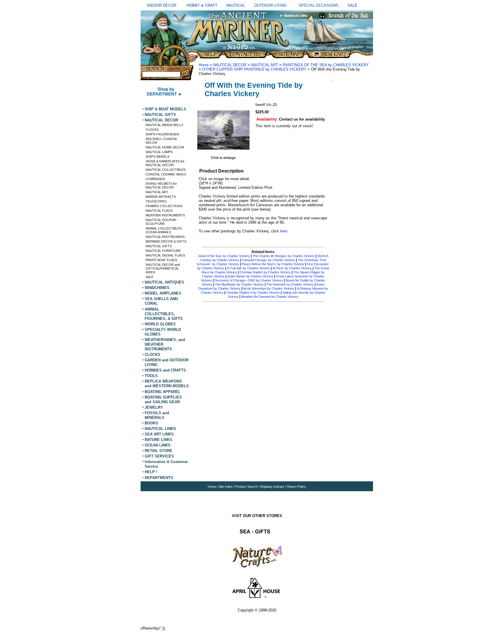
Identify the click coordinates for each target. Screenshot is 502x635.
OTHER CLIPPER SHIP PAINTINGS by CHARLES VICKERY (254, 69)
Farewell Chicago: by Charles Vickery (268, 260)
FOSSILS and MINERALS (157, 415)
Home (204, 65)
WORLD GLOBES (160, 324)
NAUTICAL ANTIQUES (164, 282)
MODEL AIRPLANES (163, 293)
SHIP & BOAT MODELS (165, 109)
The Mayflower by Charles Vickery (239, 284)
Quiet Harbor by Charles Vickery (250, 276)
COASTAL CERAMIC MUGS (166, 174)
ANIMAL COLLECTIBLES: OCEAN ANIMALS (164, 230)
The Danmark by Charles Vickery (290, 284)
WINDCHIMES (157, 288)
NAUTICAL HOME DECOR (165, 147)
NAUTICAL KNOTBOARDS (165, 236)
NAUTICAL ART (157, 192)
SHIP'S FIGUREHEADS (162, 134)
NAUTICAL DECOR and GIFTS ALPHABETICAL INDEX (163, 268)
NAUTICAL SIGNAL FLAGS (165, 255)
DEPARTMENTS (159, 478)
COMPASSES (155, 179)
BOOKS (151, 423)
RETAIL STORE (158, 451)
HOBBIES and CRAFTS (165, 370)
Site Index (226, 486)
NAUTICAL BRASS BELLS (164, 125)
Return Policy (296, 486)
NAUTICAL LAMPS (159, 152)
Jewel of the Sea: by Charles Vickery (224, 256)
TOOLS (151, 376)
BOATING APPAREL (162, 392)
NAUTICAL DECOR (161, 120)
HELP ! (151, 472)
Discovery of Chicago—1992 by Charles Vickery (248, 280)
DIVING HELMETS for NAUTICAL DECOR (161, 185)
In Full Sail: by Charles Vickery (248, 268)
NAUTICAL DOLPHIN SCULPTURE (161, 221)
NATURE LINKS (158, 439)
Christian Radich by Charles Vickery (265, 272)
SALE (352, 5)
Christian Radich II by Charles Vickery (253, 292)
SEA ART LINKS (159, 434)
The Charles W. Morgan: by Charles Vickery (283, 256)
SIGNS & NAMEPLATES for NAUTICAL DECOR (165, 163)
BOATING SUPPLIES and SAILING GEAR (163, 399)
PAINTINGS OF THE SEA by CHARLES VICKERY (326, 65)
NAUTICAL (235, 5)
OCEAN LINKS (158, 445)
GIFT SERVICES (159, 456)
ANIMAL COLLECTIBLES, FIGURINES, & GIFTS (164, 314)
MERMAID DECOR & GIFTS (166, 241)
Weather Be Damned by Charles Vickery (269, 296)
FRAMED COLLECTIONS (164, 206)
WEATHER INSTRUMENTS (165, 215)
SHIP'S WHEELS (157, 156)
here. (284, 231)
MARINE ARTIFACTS (161, 196)
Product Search (246, 486)
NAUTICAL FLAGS (159, 210)
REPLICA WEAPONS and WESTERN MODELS (167, 383)
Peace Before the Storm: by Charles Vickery (273, 264)
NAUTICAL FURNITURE (163, 250)
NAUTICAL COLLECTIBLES (166, 169)
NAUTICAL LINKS (160, 428)
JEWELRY (154, 407)
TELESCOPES (156, 201)
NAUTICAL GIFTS (160, 114)
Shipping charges (272, 486)
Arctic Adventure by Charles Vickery (268, 288)
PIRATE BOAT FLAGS (161, 260)
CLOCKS (152, 129)
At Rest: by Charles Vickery (292, 268)
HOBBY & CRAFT (202, 5)
